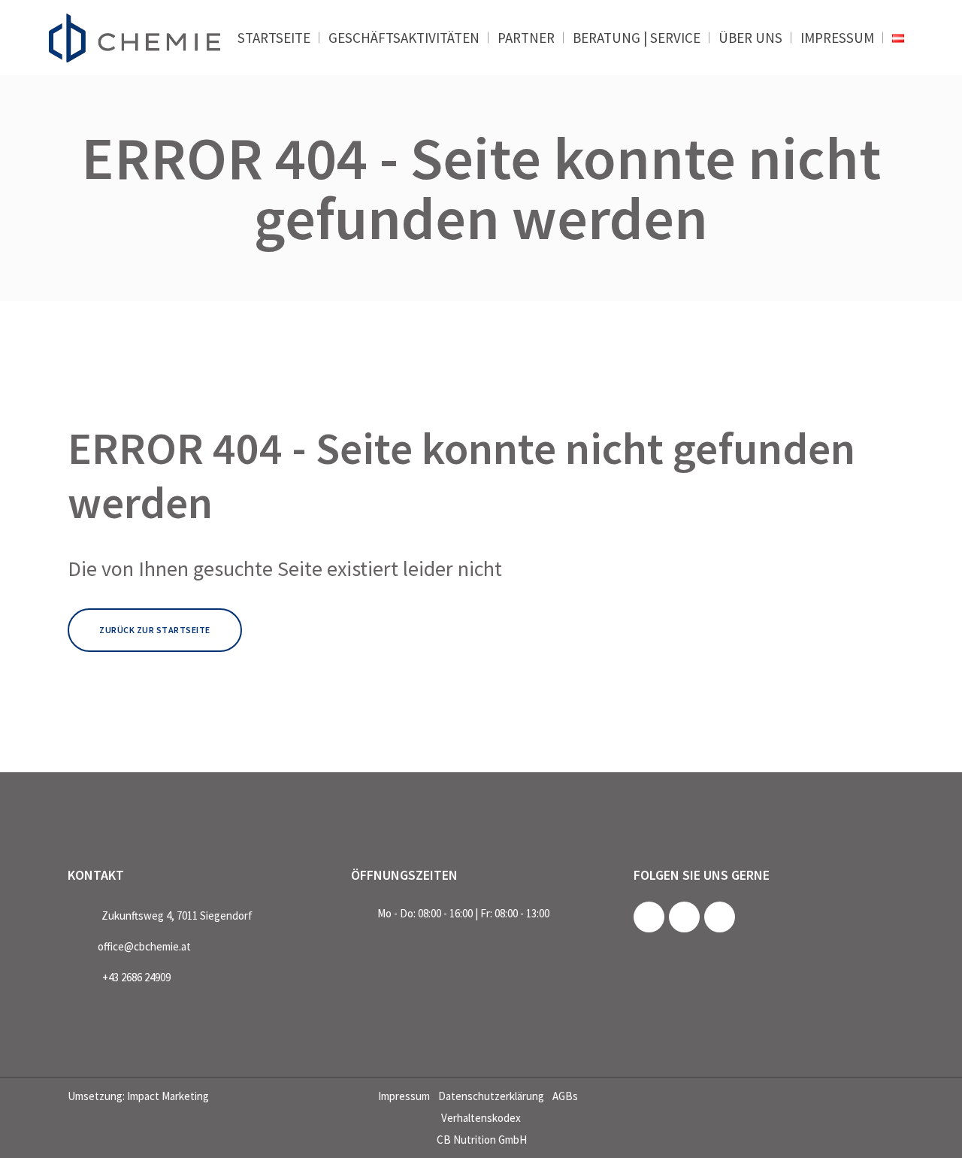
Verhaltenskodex (481, 1118)
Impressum (404, 1096)
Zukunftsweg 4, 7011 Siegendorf (177, 915)
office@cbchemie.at (144, 946)
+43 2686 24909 (136, 977)
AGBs (565, 1096)
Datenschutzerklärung (491, 1096)
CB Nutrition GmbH (482, 1139)
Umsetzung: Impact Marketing (138, 1096)
